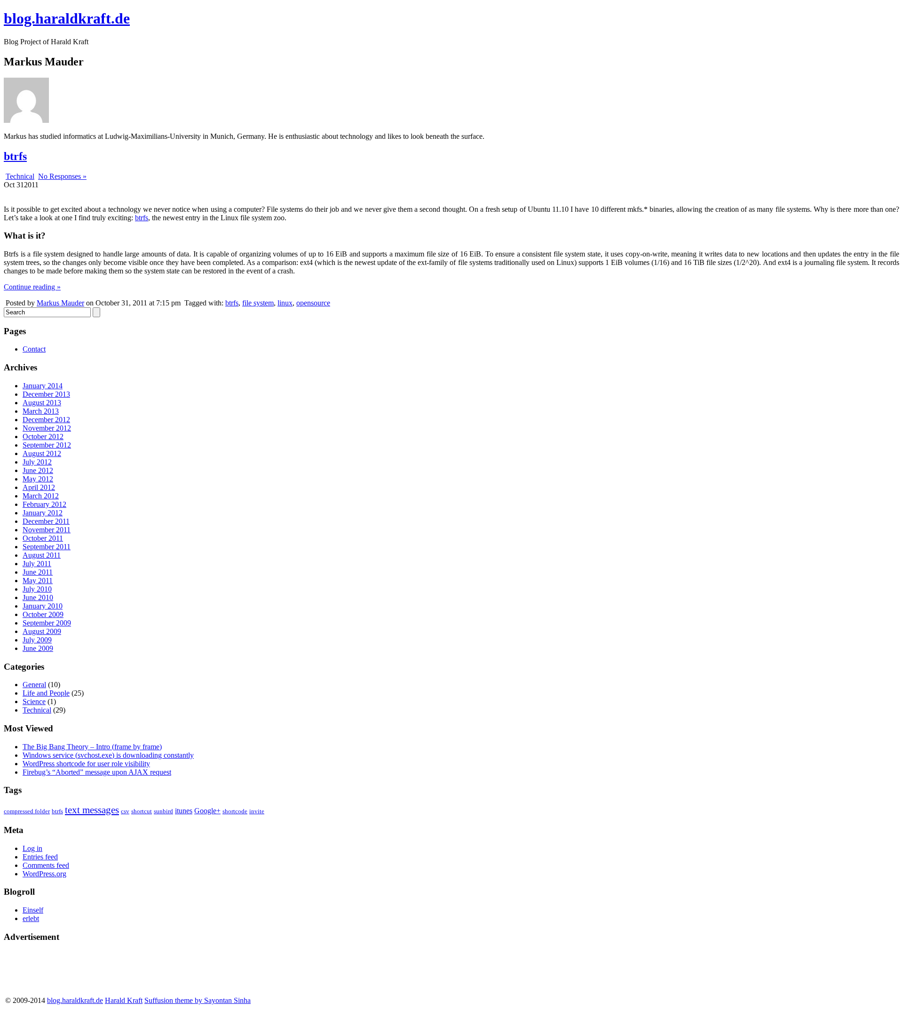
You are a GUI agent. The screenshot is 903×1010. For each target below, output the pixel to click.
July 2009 (37, 640)
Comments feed (46, 865)
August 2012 (42, 453)
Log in (32, 848)
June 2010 (38, 597)
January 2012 (43, 513)
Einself (33, 910)
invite (256, 811)
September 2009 (47, 623)
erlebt (31, 918)
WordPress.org (44, 874)
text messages (92, 810)
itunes (183, 811)
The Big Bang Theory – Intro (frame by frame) (92, 747)
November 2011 (47, 530)
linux (285, 303)
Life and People (46, 693)
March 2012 (41, 496)
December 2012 (46, 420)
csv (125, 811)
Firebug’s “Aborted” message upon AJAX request (97, 772)
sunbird (163, 811)
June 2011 (38, 572)
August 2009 (42, 631)
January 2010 (43, 606)
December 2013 (46, 394)
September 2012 (47, 445)
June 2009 (38, 648)
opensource (313, 303)
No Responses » (62, 176)
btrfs (15, 156)
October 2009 (43, 614)
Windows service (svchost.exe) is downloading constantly (108, 755)
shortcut (141, 811)
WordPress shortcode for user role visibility (86, 764)
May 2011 (38, 581)
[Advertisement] (41, 972)
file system (258, 303)
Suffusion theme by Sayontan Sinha (197, 1000)
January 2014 (43, 386)
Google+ (207, 811)
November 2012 (47, 428)
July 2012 (37, 462)
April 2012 (39, 487)
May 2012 (38, 479)
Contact (34, 349)
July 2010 (37, 589)
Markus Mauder (60, 303)
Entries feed (40, 857)
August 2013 (42, 403)
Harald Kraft (124, 1000)
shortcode (234, 811)
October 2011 (43, 538)
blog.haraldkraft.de (67, 18)
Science (34, 701)
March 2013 (41, 411)
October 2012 (43, 437)
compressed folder (27, 811)
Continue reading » (32, 287)
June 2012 (38, 470)
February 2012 (44, 504)
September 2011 (47, 547)
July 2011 (37, 564)
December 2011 (46, 521)
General (34, 685)
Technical (20, 176)
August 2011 (42, 555)
